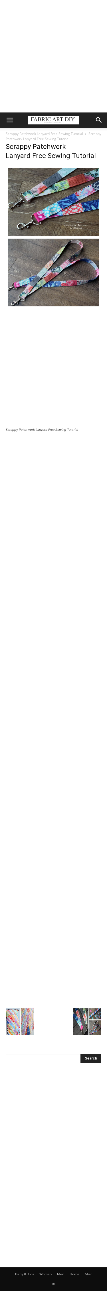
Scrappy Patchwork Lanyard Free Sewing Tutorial (44, 133)
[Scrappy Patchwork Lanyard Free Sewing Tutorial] (53, 307)
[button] (10, 120)
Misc (88, 1274)
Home (74, 1274)
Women (45, 1274)
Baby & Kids (24, 1274)
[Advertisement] (53, 56)
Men (60, 1274)
